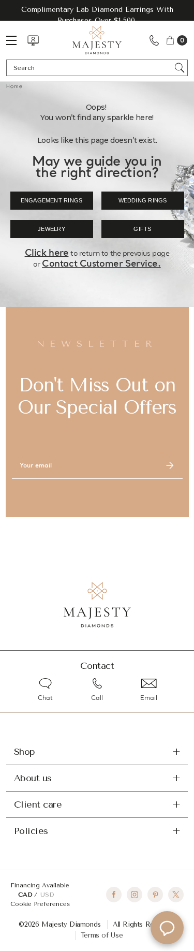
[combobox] (92, 68)
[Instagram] (134, 894)
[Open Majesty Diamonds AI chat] (167, 927)
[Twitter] (176, 894)
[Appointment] (33, 40)
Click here (47, 253)
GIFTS (142, 229)
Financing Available (39, 885)
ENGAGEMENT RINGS (52, 200)
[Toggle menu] (16, 40)
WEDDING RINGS (142, 200)
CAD (26, 894)
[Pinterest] (155, 894)
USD (47, 894)
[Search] (180, 68)
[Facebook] (114, 894)
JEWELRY (51, 229)
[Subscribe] (170, 465)
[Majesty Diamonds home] (97, 40)
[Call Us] (154, 40)
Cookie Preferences (40, 904)
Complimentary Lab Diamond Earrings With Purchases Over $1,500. (97, 15)
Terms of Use (102, 935)
